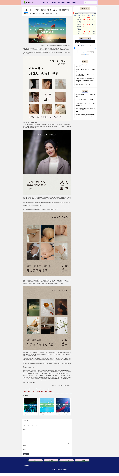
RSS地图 (61, 469)
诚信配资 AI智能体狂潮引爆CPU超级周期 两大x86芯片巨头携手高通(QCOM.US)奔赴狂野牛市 (86, 110)
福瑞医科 (79, 31)
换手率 (94, 13)
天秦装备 (79, 24)
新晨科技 (79, 28)
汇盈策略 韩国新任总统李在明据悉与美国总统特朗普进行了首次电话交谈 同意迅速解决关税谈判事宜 (85, 80)
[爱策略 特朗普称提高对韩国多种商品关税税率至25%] (47, 405)
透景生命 (79, 21)
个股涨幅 (76, 13)
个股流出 (90, 13)
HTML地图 (65, 469)
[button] (74, 48)
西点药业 (79, 26)
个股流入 (86, 13)
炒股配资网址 (61, 2)
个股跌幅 (81, 13)
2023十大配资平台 (71, 2)
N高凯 (79, 17)
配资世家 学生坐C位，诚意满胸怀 (83, 84)
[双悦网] (28, 3)
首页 (44, 2)
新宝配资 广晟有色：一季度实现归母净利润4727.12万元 (38, 389)
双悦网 (48, 2)
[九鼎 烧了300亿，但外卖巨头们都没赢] (30, 405)
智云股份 (79, 19)
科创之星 (26, 13)
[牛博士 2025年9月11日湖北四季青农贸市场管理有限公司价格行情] (63, 405)
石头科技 (79, 22)
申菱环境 (79, 29)
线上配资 (54, 2)
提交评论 (26, 454)
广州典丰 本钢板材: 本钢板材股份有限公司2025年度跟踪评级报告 (39, 391)
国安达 (79, 33)
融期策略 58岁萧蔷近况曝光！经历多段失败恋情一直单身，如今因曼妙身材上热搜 (85, 115)
